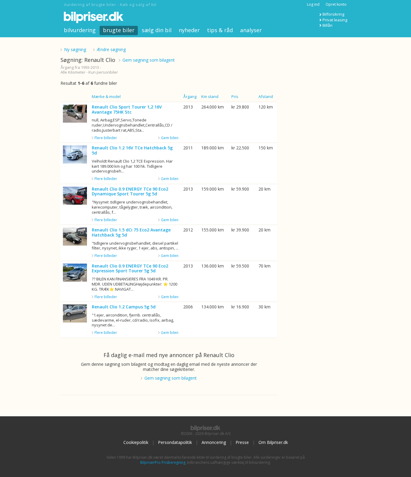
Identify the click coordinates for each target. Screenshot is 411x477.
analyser (251, 30)
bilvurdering (80, 30)
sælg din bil (157, 30)
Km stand (209, 96)
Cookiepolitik (135, 442)
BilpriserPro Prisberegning (162, 462)
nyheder (189, 30)
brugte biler (118, 30)
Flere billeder (105, 138)
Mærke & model (106, 96)
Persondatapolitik (175, 442)
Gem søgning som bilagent (148, 60)
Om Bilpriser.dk (273, 442)
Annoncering (214, 442)
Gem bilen (169, 137)
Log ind (313, 4)
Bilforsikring (333, 14)
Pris (234, 96)
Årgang (189, 96)
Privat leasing (335, 20)
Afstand (265, 96)
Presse (242, 442)
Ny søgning (75, 49)
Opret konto (336, 4)
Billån (327, 25)
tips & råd (220, 30)
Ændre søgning (111, 49)
